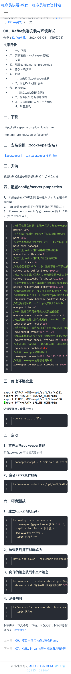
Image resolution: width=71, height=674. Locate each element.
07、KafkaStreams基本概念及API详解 (40, 648)
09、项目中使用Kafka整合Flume (36, 640)
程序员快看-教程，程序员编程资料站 (31, 5)
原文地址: (20, 630)
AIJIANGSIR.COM (41, 666)
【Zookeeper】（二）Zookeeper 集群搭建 (30, 155)
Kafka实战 (15, 22)
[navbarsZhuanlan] (6, 12)
